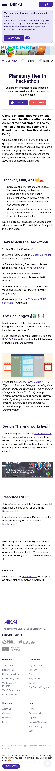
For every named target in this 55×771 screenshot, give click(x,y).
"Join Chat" (39, 267)
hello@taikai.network (12, 635)
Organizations (35, 665)
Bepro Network (9, 694)
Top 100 (33, 670)
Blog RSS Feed (36, 678)
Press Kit (6, 717)
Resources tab (10, 511)
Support (33, 717)
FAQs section (29, 576)
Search (32, 683)
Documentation (36, 713)
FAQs (31, 709)
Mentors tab (9, 524)
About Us (6, 709)
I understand (11, 766)
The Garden (8, 665)
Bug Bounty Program (39, 687)
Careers (6, 713)
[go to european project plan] (26, 646)
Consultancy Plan (10, 678)
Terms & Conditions (38, 722)
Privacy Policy (35, 726)
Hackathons (8, 670)
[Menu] (4, 4)
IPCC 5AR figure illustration (17, 339)
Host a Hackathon (11, 674)
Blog (31, 674)
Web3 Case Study (11, 690)
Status (32, 730)
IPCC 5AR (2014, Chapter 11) (32, 381)
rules (46, 60)
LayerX (5, 722)
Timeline (30, 60)
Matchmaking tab (42, 254)
